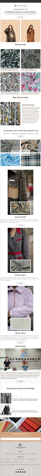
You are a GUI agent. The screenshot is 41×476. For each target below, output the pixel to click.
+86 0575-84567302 (19, 459)
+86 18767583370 (6, 459)
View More (20, 136)
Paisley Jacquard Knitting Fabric (29, 69)
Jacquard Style (15, 133)
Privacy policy (23, 453)
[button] (19, 127)
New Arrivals (20, 17)
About (10, 453)
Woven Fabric (31, 133)
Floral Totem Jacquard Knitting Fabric (9, 69)
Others (36, 133)
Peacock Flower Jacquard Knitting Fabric (10, 93)
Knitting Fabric (23, 133)
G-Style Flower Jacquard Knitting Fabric (30, 93)
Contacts (17, 453)
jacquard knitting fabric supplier (20, 6)
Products (7, 453)
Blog (14, 453)
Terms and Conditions (31, 453)
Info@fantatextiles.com (7, 462)
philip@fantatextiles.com (17, 462)
